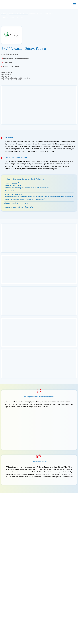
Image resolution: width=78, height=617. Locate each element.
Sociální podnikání (7, 549)
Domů (3, 13)
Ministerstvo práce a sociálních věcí (14, 506)
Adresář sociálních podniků (18, 13)
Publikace (4, 582)
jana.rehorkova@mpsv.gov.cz (11, 526)
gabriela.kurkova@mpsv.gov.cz (17, 535)
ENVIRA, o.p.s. (6, 74)
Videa (3, 576)
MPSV (3, 555)
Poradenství (5, 552)
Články (3, 573)
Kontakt (14, 539)
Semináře (4, 570)
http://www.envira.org (10, 54)
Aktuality (4, 567)
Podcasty (4, 579)
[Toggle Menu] (74, 4)
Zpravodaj (6, 539)
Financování (5, 558)
